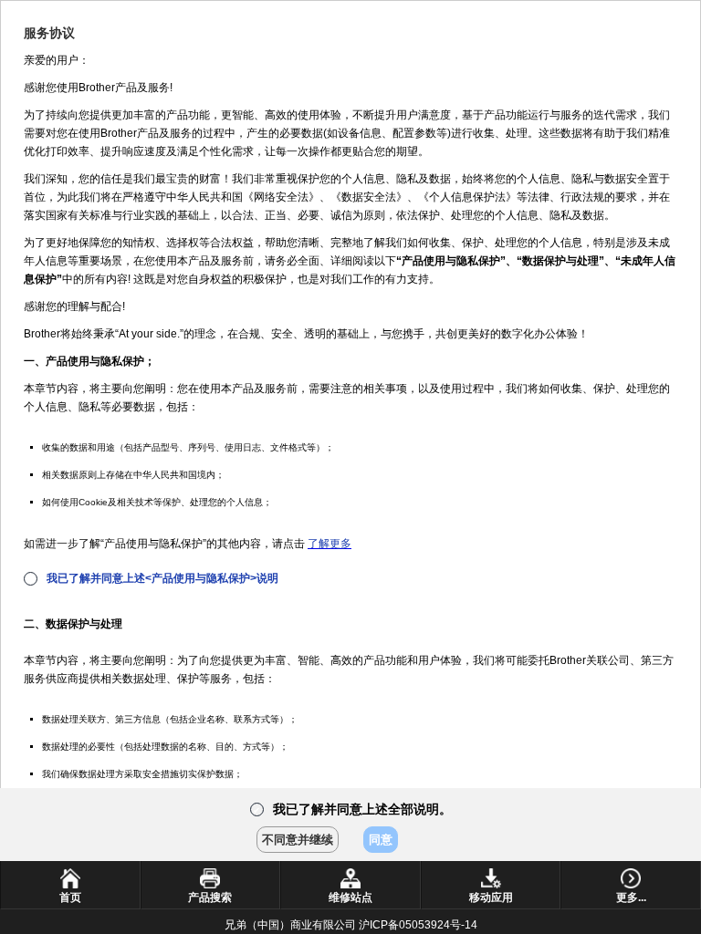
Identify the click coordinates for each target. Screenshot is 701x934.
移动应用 (491, 897)
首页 (70, 897)
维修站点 (350, 897)
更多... (631, 897)
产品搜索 (210, 897)
